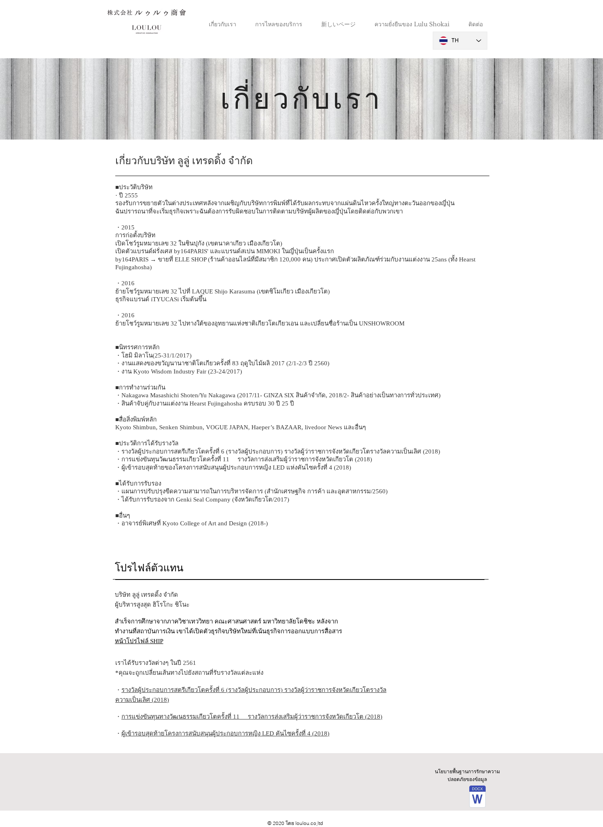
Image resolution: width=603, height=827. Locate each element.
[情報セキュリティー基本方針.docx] (477, 798)
